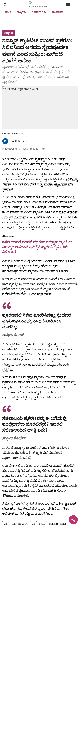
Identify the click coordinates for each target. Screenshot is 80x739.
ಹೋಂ (8, 12)
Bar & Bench (18, 141)
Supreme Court (20, 523)
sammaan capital (57, 523)
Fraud (42, 523)
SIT (33, 523)
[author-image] (5, 141)
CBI (5, 523)
